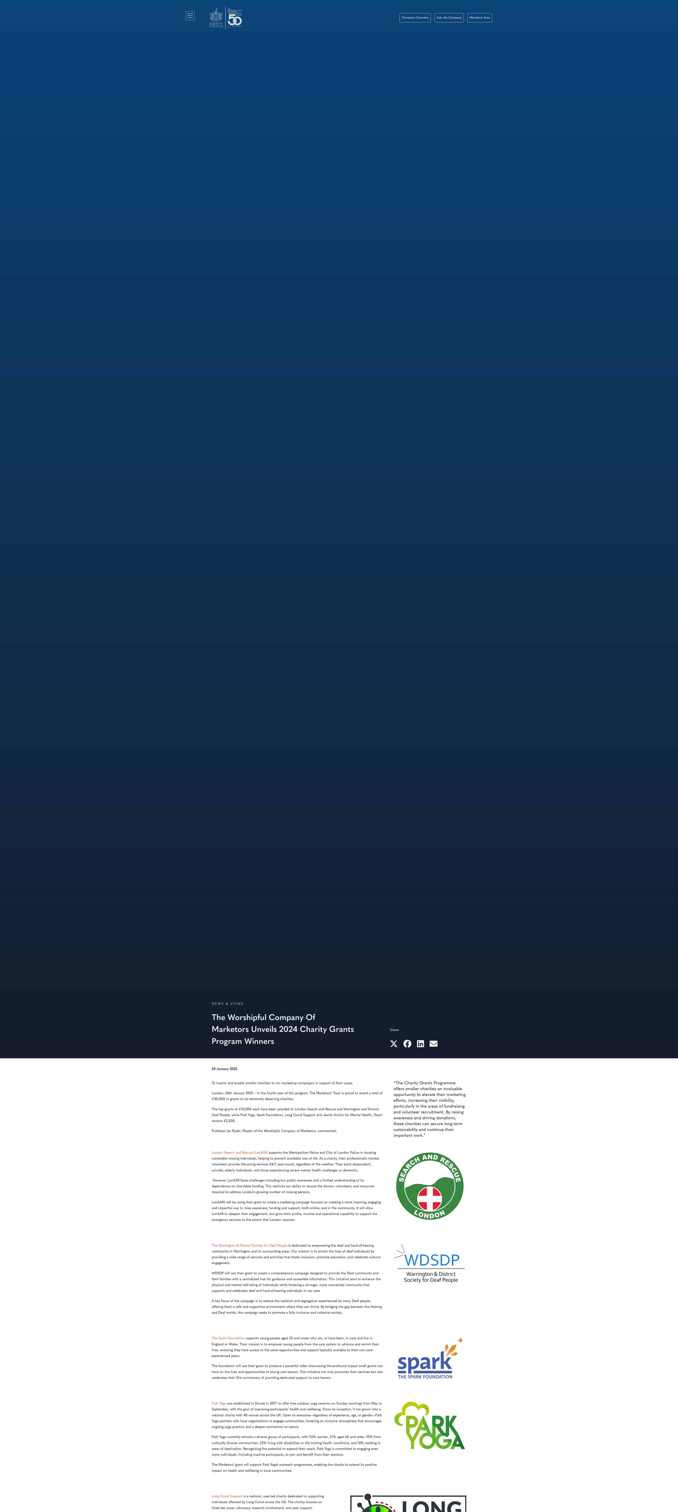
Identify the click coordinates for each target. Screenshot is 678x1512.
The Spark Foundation (228, 1338)
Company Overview (415, 17)
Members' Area (480, 17)
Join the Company (449, 17)
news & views (228, 1004)
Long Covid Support (227, 1496)
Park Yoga (219, 1403)
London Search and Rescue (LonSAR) (240, 1153)
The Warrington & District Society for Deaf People (249, 1245)
